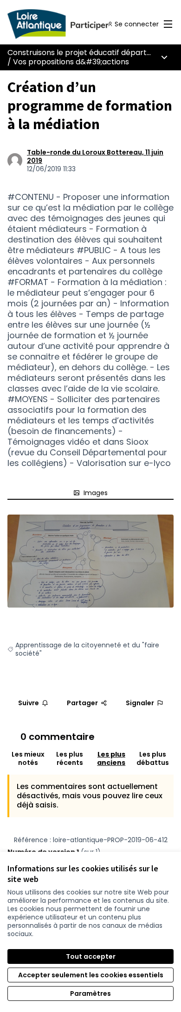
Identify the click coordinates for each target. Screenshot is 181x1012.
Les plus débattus (152, 758)
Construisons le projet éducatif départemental (92, 52)
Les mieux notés (28, 758)
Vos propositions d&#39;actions (71, 61)
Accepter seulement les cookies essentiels (90, 975)
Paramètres (90, 993)
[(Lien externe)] (90, 561)
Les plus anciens (111, 758)
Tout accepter (91, 956)
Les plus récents (69, 758)
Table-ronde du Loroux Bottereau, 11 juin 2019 (95, 156)
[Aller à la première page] (68, 24)
